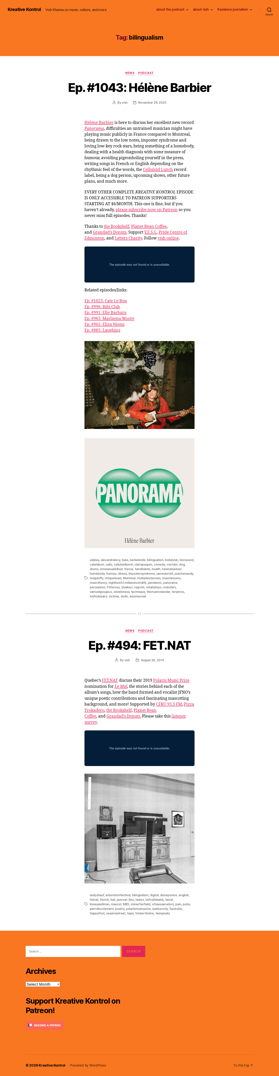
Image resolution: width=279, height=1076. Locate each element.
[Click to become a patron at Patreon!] (85, 1025)
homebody (97, 573)
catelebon (97, 564)
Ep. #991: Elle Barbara (105, 312)
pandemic (155, 583)
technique (138, 592)
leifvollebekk (155, 899)
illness (122, 573)
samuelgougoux (101, 592)
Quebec (126, 587)
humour (111, 573)
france (128, 569)
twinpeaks (163, 913)
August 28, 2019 (152, 660)
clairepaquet (143, 564)
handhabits (142, 569)
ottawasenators (163, 904)
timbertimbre (144, 913)
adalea (94, 560)
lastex (140, 899)
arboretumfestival (118, 895)
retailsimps (153, 587)
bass (125, 560)
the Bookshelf (116, 226)
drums (94, 569)
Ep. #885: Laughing (102, 330)
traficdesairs (98, 596)
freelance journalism (232, 9)
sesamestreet (115, 913)
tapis (130, 913)
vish (124, 102)
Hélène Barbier (98, 122)
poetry (119, 909)
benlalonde (137, 560)
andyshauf (97, 895)
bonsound (187, 560)
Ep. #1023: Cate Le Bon (105, 301)
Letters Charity (128, 238)
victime (114, 596)
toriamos (178, 592)
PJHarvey (113, 587)
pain (178, 904)
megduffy (96, 578)
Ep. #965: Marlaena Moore (109, 318)
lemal (169, 899)
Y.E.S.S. (150, 232)
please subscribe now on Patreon (147, 209)
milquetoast (113, 578)
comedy (159, 564)
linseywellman (100, 904)
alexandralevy (110, 560)
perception (97, 587)
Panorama (94, 128)
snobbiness (121, 592)
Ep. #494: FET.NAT (139, 645)
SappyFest (97, 913)
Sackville (175, 909)
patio (186, 904)
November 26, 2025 (152, 102)
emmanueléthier (111, 569)
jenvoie (122, 899)
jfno (131, 899)
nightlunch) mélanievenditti (127, 583)
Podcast (146, 73)
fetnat (94, 899)
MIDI (126, 904)
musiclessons (171, 578)
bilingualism (155, 560)
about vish (201, 9)
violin (124, 596)
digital (154, 895)
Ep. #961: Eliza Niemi (104, 324)
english (183, 895)
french (104, 899)
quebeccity (160, 909)
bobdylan (171, 560)
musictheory (98, 583)
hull (112, 899)
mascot (116, 904)
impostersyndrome (141, 573)
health (156, 569)
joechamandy (184, 573)
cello (109, 564)
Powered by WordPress (88, 1065)
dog (182, 564)
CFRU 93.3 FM (169, 704)
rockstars (169, 587)
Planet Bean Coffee (149, 226)
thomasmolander (158, 592)
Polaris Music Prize (171, 680)
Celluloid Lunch (158, 169)
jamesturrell (165, 573)
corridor (172, 564)
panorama (170, 583)
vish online (168, 238)
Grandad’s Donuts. (110, 232)
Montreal (129, 578)
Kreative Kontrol (24, 9)
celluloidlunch (123, 564)
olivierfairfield (140, 904)
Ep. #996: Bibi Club (102, 306)
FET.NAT (110, 680)
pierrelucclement (102, 909)
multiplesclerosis (148, 578)
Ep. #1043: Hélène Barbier (139, 87)
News (129, 73)
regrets (139, 587)
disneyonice (168, 895)
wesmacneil (137, 596)
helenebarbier (171, 569)
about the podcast (170, 9)
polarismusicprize (138, 909)
